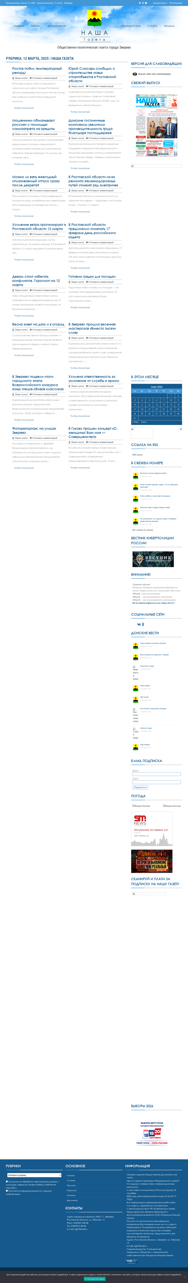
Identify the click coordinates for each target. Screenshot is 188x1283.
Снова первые (145, 686)
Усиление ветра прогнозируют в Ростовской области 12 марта (39, 226)
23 (178, 409)
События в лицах (146, 728)
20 (157, 409)
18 (142, 409)
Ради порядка (145, 745)
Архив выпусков (45, 3)
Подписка (72, 1190)
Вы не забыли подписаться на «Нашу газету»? (154, 603)
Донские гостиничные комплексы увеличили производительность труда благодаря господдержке (90, 126)
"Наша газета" (21, 78)
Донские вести (56, 26)
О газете (59, 3)
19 (149, 409)
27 (157, 413)
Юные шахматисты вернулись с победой (154, 655)
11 (142, 404)
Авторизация (159, 3)
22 (171, 409)
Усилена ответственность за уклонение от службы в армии (94, 378)
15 (171, 404)
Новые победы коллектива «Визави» (153, 643)
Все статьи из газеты (143, 529)
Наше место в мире (147, 666)
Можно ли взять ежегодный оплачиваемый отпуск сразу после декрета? (36, 181)
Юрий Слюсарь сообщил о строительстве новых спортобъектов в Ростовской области (92, 74)
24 (135, 413)
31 (135, 418)
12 (149, 404)
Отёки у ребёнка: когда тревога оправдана (155, 496)
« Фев (135, 422)
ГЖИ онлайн (144, 697)
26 (149, 413)
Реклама (68, 3)
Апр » (144, 422)
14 (164, 404)
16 (178, 404)
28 (164, 413)
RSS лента (137, 454)
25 (142, 413)
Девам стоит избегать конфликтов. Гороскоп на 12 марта (36, 280)
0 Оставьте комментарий (44, 78)
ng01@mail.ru (80, 1229)
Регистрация (175, 3)
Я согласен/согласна (94, 1279)
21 (164, 409)
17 (135, 409)
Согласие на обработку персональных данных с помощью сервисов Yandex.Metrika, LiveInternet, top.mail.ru (32, 1184)
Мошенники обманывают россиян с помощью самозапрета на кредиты (33, 124)
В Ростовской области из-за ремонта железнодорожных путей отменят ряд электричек (93, 181)
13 (157, 404)
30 (178, 413)
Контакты (71, 1195)
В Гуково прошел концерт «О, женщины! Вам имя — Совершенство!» (93, 432)
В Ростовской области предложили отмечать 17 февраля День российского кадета (92, 230)
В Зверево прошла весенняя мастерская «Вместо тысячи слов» (92, 328)
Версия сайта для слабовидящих (154, 73)
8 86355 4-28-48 (78, 1226)
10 (135, 404)
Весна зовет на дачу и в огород (38, 324)
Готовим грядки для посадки (92, 276)
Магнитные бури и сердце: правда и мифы (155, 507)
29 (171, 413)
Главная (19, 26)
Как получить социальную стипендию (153, 709)
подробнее (62, 1274)
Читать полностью (24, 108)
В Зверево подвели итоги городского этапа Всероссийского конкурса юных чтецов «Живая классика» (38, 382)
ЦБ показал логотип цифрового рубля (153, 473)
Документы (72, 1200)
